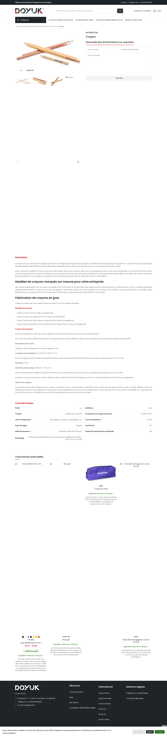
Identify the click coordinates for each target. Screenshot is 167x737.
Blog (71, 697)
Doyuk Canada (104, 704)
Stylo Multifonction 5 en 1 (31, 643)
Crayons (54, 26)
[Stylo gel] (66, 549)
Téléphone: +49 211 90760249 (30, 702)
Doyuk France (104, 693)
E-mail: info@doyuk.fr (26, 705)
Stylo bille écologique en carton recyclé (136, 641)
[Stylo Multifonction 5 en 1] (31, 549)
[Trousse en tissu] (101, 473)
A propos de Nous (76, 692)
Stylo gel (66, 640)
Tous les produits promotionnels (26, 26)
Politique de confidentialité (137, 693)
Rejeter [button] (150, 732)
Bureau (41, 26)
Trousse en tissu (101, 489)
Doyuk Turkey (104, 719)
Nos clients (74, 702)
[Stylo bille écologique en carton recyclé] (136, 549)
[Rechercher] (120, 11)
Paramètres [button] (139, 732)
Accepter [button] (160, 732)
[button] (18, 162)
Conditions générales (134, 698)
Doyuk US (102, 709)
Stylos (47, 26)
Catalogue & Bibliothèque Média (82, 708)
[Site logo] (29, 11)
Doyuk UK (102, 714)
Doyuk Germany (105, 698)
